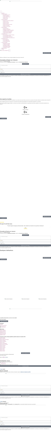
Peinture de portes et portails (7, 24)
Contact (3, 49)
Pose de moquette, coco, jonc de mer (9, 37)
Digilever (6, 357)
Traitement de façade (6, 44)
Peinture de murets (6, 22)
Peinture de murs (5, 21)
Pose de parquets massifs (7, 35)
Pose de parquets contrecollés (7, 36)
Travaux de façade (4, 42)
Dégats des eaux (4, 48)
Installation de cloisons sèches (7, 31)
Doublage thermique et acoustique (8, 30)
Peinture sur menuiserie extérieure (8, 20)
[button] (0, 227)
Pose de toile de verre (6, 41)
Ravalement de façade (6, 43)
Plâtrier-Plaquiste (4, 27)
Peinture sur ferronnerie (6, 26)
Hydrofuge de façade (6, 47)
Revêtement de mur (4, 38)
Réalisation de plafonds (6, 29)
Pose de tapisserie (6, 39)
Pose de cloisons (5, 28)
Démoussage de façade (6, 46)
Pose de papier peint (6, 40)
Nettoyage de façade (6, 45)
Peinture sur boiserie (6, 25)
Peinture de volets (6, 23)
